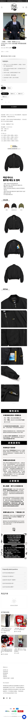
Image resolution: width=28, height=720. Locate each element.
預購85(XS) (4, 93)
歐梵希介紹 (5, 670)
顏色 (2, 85)
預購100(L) (4, 96)
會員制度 (5, 676)
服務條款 (5, 675)
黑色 (3, 88)
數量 (2, 99)
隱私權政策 (5, 673)
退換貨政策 (5, 671)
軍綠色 (9, 88)
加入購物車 (14, 106)
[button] (1, 7)
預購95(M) (20, 93)
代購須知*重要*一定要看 (8, 678)
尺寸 (2, 91)
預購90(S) (13, 93)
